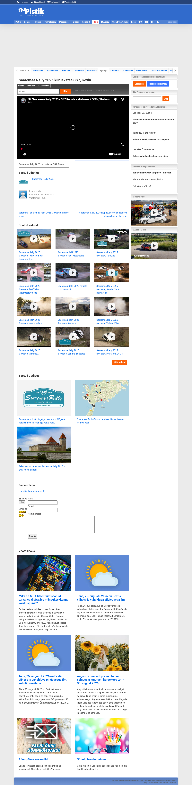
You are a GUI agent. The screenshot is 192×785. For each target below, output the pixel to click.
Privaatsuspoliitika (155, 783)
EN (146, 22)
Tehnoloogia (50, 22)
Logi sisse (139, 84)
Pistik (18, 22)
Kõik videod (120, 362)
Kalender (66, 70)
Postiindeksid (70, 2)
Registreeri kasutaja (158, 84)
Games (27, 22)
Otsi (65, 91)
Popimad (31, 86)
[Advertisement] (96, 45)
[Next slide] (175, 70)
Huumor (37, 22)
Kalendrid (114, 70)
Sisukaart (172, 22)
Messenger (64, 22)
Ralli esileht (38, 70)
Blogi (145, 783)
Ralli (96, 22)
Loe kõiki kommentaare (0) (32, 491)
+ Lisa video (43, 86)
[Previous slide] (16, 70)
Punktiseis (92, 70)
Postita (32, 536)
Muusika (105, 22)
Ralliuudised (52, 70)
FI (152, 22)
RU (140, 22)
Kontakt (165, 783)
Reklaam (173, 783)
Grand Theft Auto (120, 22)
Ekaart (76, 22)
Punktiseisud (142, 70)
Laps (133, 22)
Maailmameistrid (159, 70)
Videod (21, 86)
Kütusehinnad (39, 2)
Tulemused (79, 70)
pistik (38, 191)
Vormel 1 (86, 22)
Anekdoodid (54, 2)
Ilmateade (24, 2)
